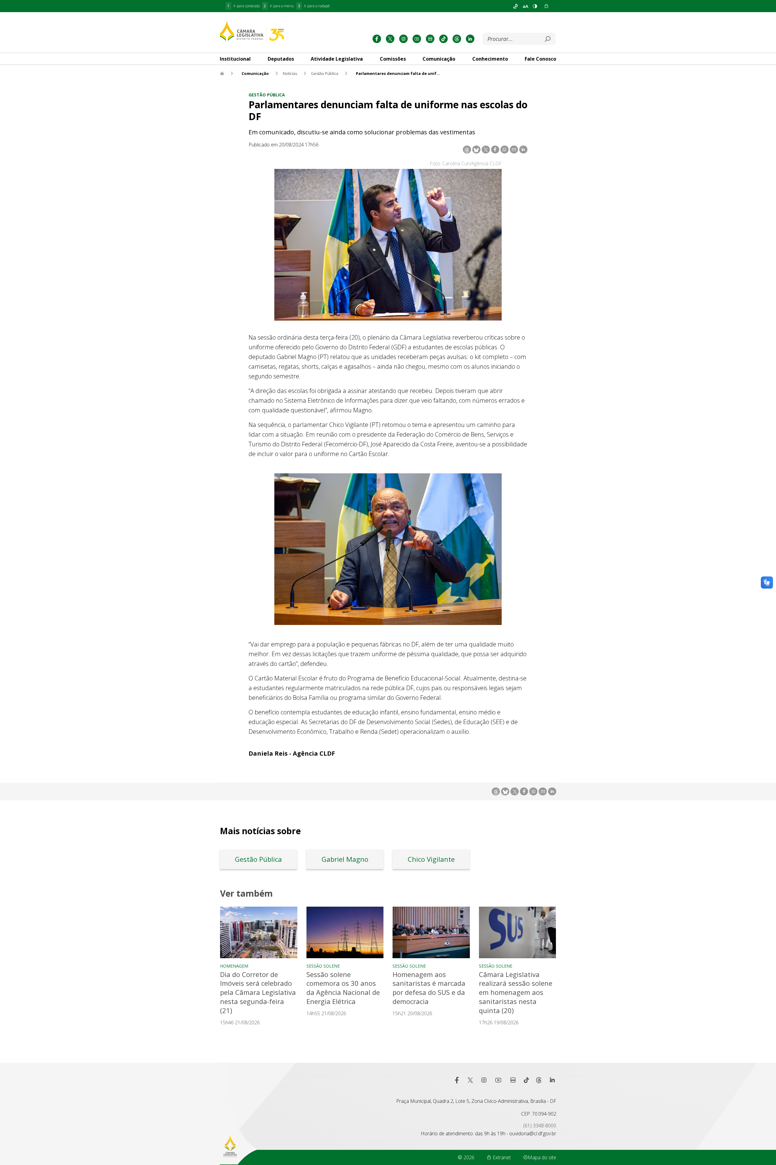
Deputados (281, 58)
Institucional (235, 58)
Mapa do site (542, 1157)
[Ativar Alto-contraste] (535, 6)
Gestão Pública (267, 95)
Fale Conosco (540, 58)
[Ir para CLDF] (252, 30)
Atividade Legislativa (337, 58)
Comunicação (439, 58)
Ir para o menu (279, 5)
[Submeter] (547, 39)
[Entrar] (546, 6)
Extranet (501, 1157)
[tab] (235, 59)
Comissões (393, 58)
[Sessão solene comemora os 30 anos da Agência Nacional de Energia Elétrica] (345, 932)
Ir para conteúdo (243, 5)
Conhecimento (490, 58)
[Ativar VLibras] (515, 6)
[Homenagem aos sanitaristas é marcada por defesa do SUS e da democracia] (431, 932)
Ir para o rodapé (314, 5)
